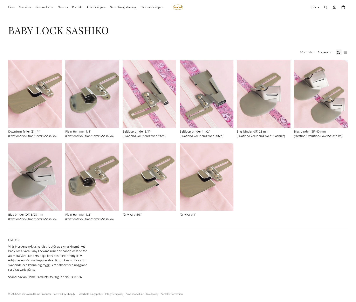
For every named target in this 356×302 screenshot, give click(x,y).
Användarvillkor (135, 294)
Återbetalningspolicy (91, 294)
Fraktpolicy (152, 294)
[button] (325, 52)
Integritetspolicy (114, 294)
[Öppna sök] (325, 7)
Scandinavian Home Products (34, 294)
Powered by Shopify (64, 294)
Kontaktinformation (172, 294)
